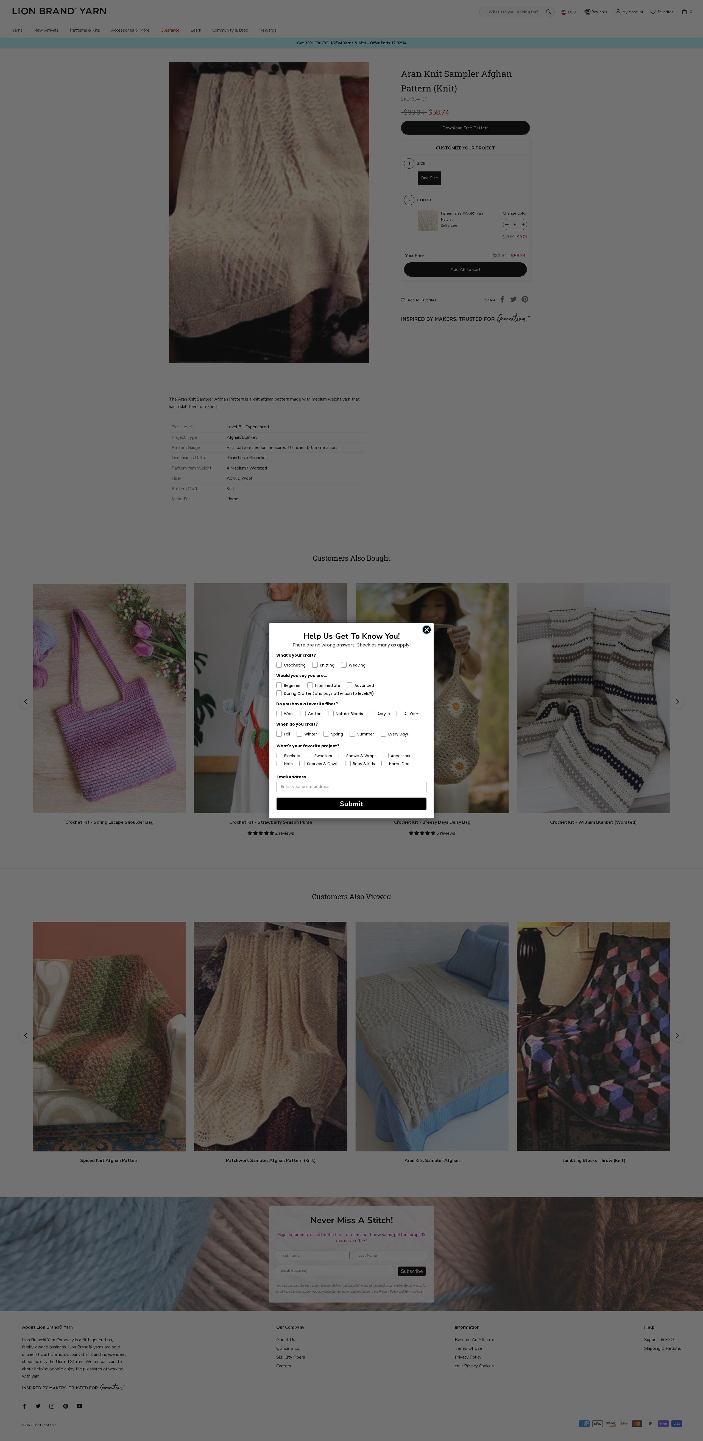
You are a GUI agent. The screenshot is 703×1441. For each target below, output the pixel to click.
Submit (351, 803)
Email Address (291, 777)
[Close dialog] (426, 629)
